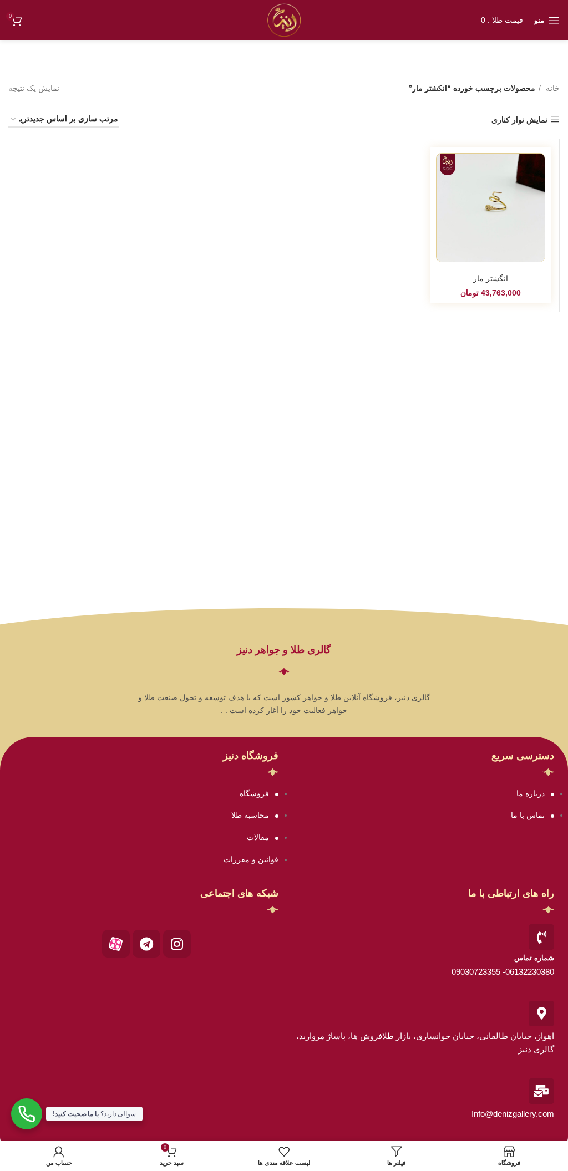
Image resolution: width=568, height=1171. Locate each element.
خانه (552, 88)
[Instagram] (177, 944)
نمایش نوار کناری (519, 119)
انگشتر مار (490, 278)
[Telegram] (146, 944)
